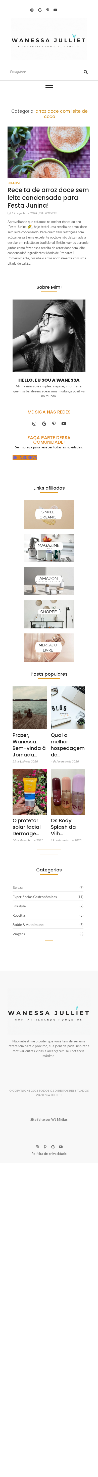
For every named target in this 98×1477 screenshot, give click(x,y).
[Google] (39, 10)
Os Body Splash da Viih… (63, 827)
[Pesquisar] (85, 72)
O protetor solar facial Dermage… (27, 827)
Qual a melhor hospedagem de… (68, 745)
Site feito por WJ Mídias (49, 1119)
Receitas (14, 182)
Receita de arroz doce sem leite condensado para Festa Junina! (48, 198)
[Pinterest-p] (47, 10)
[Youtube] (55, 10)
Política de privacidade (49, 1154)
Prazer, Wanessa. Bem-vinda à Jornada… (29, 745)
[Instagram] (32, 10)
